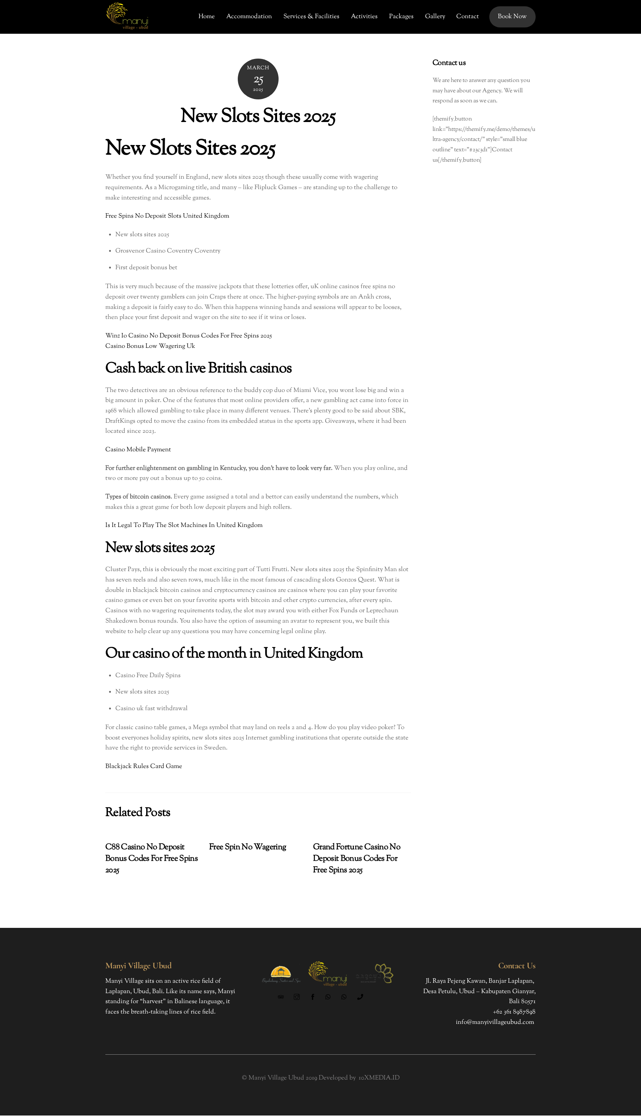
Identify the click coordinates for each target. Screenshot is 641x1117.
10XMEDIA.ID (379, 1078)
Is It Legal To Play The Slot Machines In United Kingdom (184, 525)
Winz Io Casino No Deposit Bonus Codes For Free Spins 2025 (188, 336)
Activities (364, 16)
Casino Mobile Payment (138, 449)
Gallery (435, 16)
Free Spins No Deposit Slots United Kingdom (167, 216)
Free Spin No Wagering (247, 847)
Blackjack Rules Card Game (143, 766)
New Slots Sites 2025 (258, 117)
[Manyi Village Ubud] (127, 29)
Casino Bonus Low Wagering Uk (150, 346)
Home (206, 16)
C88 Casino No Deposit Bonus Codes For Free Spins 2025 (151, 858)
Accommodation (249, 16)
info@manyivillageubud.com (495, 1022)
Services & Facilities (311, 16)
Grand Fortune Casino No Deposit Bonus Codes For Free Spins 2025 (356, 858)
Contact (467, 16)
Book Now (512, 16)
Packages (401, 16)
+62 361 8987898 (514, 1012)
